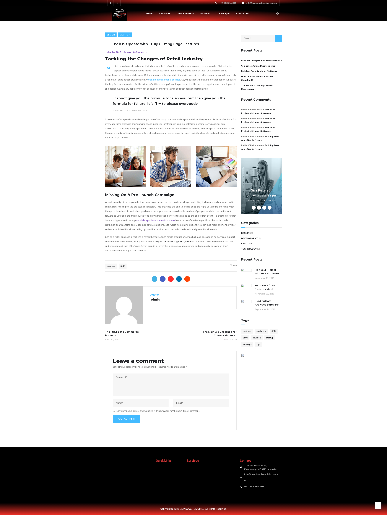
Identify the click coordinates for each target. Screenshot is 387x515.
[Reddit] (187, 279)
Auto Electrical (185, 13)
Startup (125, 35)
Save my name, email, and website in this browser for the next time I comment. (158, 411)
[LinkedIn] (179, 279)
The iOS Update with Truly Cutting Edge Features (155, 44)
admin (127, 52)
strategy (247, 344)
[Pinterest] (171, 279)
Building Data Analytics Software (259, 71)
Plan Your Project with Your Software (261, 60)
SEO (122, 266)
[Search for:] (261, 38)
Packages (224, 13)
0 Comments (140, 52)
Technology (249, 249)
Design (111, 35)
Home (149, 13)
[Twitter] (154, 279)
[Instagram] (117, 3)
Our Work (165, 13)
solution (257, 337)
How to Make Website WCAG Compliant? (257, 78)
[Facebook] (163, 279)
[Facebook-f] (110, 3)
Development (249, 238)
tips (258, 344)
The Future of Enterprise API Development (257, 87)
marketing (261, 331)
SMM (245, 337)
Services (205, 13)
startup (269, 337)
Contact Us (242, 13)
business (111, 266)
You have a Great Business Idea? (258, 65)
